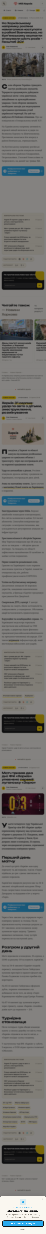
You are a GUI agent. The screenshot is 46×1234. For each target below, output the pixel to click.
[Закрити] (43, 1199)
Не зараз (23, 1229)
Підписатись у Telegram (24, 1223)
